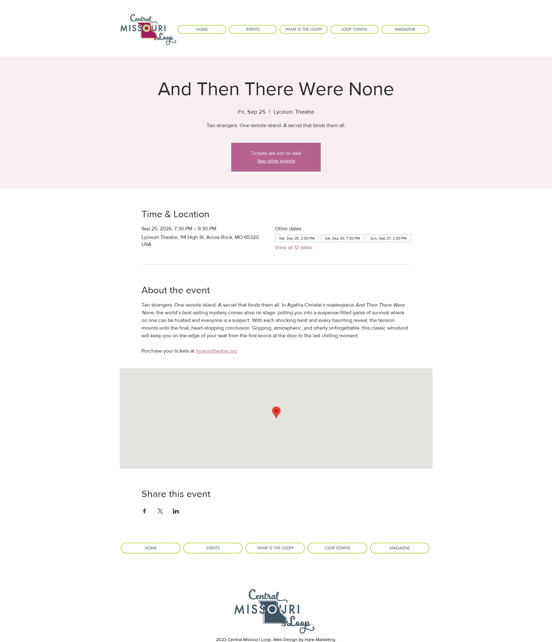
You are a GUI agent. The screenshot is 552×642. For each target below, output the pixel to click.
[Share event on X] (160, 511)
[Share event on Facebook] (145, 511)
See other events (276, 161)
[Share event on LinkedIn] (176, 511)
